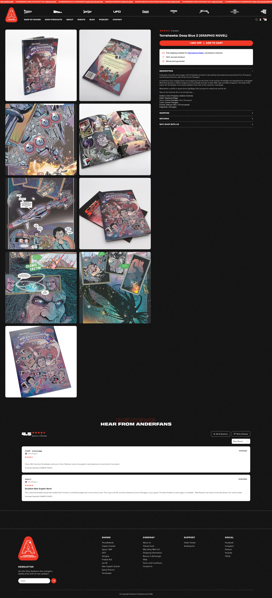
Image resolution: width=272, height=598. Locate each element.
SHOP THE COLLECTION (37, 1)
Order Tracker (190, 542)
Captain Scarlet (108, 545)
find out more (70, 1)
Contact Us (147, 566)
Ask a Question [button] (222, 434)
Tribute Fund (148, 545)
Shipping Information (152, 552)
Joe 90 (104, 562)
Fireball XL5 (107, 559)
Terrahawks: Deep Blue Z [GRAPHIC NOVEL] (38, 468)
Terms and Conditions (152, 562)
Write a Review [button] (242, 434)
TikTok (227, 556)
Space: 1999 (107, 549)
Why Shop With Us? (151, 549)
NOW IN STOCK (161, 1)
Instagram (229, 545)
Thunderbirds (108, 542)
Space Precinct (108, 569)
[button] (71, 19)
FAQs (145, 559)
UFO (104, 552)
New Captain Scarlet (111, 566)
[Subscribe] (53, 580)
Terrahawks (107, 573)
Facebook (229, 542)
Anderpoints (189, 545)
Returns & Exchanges (152, 556)
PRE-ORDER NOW (116, 1)
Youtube (228, 552)
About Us (147, 542)
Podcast (228, 549)
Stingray (105, 556)
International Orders (195, 53)
